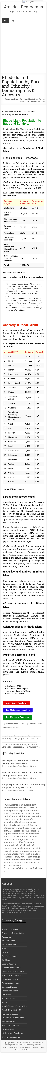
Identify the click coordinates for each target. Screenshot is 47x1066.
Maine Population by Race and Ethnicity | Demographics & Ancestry (20, 737)
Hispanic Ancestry (10, 991)
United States (20, 111)
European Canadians (10, 983)
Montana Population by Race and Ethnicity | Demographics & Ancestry (21, 745)
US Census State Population (19, 688)
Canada (5, 952)
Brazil (4, 948)
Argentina (6, 937)
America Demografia (23, 6)
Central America (9, 964)
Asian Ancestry (8, 941)
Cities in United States (11, 968)
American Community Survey (19, 691)
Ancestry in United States (13, 933)
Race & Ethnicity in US (13, 727)
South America (8, 1021)
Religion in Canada (10, 1014)
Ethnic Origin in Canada (12, 975)
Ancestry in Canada (10, 929)
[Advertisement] (23, 48)
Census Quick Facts (15, 693)
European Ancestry (10, 979)
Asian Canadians (9, 944)
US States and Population (13, 1033)
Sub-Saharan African (11, 1025)
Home (16, 99)
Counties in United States (13, 971)
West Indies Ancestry (11, 1037)
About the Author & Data (14, 724)
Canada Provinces (9, 956)
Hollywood (6, 994)
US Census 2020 (14, 686)
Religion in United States (13, 1018)
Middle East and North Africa (14, 1006)
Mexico (5, 1002)
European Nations (9, 987)
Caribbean (6, 960)
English (30, 1)
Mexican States (8, 998)
